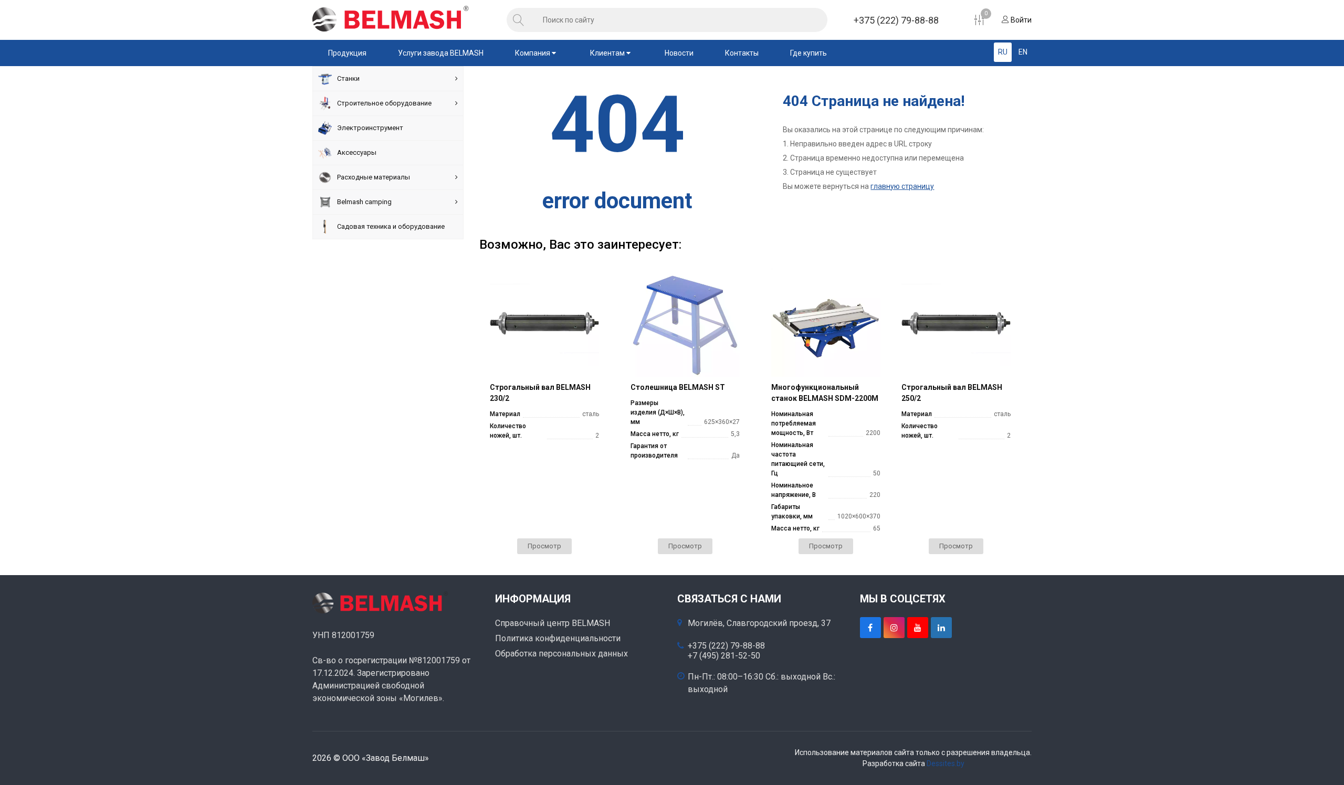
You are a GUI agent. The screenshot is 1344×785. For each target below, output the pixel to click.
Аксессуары (356, 152)
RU (1002, 52)
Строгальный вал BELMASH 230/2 (540, 392)
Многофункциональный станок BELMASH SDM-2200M (824, 392)
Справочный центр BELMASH (552, 623)
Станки (348, 78)
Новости (679, 53)
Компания (533, 53)
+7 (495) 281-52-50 (724, 656)
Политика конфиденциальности (558, 638)
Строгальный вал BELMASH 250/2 (951, 392)
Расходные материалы (373, 177)
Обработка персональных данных (561, 654)
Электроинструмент (370, 128)
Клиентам (608, 53)
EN (1022, 52)
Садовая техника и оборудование (391, 226)
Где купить (808, 53)
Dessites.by (945, 763)
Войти (1020, 20)
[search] (519, 20)
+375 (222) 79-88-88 (896, 20)
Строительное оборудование (384, 103)
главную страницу (902, 186)
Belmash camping (364, 202)
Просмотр (544, 546)
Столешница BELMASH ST (678, 387)
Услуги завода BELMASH (441, 53)
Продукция (347, 53)
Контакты (742, 53)
